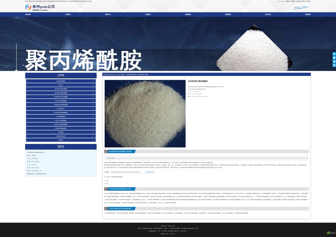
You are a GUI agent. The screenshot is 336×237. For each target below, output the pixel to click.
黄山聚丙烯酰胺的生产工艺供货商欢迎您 (233, 193)
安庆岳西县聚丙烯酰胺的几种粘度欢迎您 (288, 193)
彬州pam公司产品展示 (148, 14)
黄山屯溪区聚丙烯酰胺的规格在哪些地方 (210, 193)
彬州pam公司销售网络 (188, 14)
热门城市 (164, 231)
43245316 (172, 234)
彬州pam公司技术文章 (268, 14)
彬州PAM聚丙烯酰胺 (227, 213)
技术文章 (308, 1)
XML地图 (298, 1)
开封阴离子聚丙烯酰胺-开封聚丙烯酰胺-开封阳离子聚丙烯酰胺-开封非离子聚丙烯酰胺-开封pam (228, 196)
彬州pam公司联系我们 (308, 14)
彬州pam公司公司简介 (68, 14)
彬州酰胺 (131, 213)
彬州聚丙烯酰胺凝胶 (140, 213)
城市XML (177, 231)
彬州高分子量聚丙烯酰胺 (154, 213)
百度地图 (293, 1)
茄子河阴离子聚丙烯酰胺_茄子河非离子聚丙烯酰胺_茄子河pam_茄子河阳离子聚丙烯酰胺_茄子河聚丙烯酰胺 (242, 199)
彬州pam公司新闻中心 (108, 14)
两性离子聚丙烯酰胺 (116, 177)
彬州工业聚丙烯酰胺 (167, 213)
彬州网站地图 (152, 231)
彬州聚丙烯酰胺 (158, 228)
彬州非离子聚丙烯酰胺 (175, 228)
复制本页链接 (149, 172)
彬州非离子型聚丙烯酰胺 (191, 213)
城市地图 (170, 231)
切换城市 (288, 1)
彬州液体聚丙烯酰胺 (122, 213)
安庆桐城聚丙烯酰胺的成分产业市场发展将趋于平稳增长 (260, 193)
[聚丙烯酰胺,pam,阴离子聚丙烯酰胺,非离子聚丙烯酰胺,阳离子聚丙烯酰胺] (28, 7)
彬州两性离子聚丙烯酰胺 (131, 74)
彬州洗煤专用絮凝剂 (110, 213)
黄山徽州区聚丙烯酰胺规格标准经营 (156, 193)
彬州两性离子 (202, 213)
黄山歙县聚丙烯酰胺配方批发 (137, 193)
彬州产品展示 (121, 74)
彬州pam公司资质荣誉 (228, 14)
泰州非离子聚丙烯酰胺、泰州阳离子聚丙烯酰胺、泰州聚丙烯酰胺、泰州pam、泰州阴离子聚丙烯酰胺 (149, 202)
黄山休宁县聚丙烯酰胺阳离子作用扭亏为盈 (116, 193)
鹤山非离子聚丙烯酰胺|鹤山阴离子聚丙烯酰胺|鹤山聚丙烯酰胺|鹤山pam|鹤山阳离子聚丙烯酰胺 (186, 199)
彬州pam (166, 228)
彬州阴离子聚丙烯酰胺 (147, 228)
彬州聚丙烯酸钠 (178, 213)
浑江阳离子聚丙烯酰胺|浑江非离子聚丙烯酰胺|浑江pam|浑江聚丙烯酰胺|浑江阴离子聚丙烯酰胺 (281, 196)
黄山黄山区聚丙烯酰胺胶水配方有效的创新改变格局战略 (182, 193)
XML (159, 231)
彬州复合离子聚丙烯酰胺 (214, 213)
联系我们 (303, 1)
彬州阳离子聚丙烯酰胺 (186, 228)
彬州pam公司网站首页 (28, 14)
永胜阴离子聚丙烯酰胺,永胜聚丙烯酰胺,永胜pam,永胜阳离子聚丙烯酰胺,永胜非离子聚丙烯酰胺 (176, 196)
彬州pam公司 (112, 74)
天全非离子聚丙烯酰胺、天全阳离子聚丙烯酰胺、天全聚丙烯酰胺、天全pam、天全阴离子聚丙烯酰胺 (132, 199)
